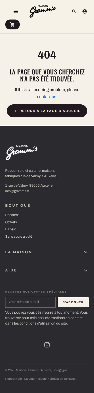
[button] (74, 11)
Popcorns (12, 215)
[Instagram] (47, 345)
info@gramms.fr (17, 191)
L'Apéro (10, 229)
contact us (46, 96)
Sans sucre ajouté (18, 236)
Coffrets (11, 222)
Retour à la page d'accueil (47, 111)
